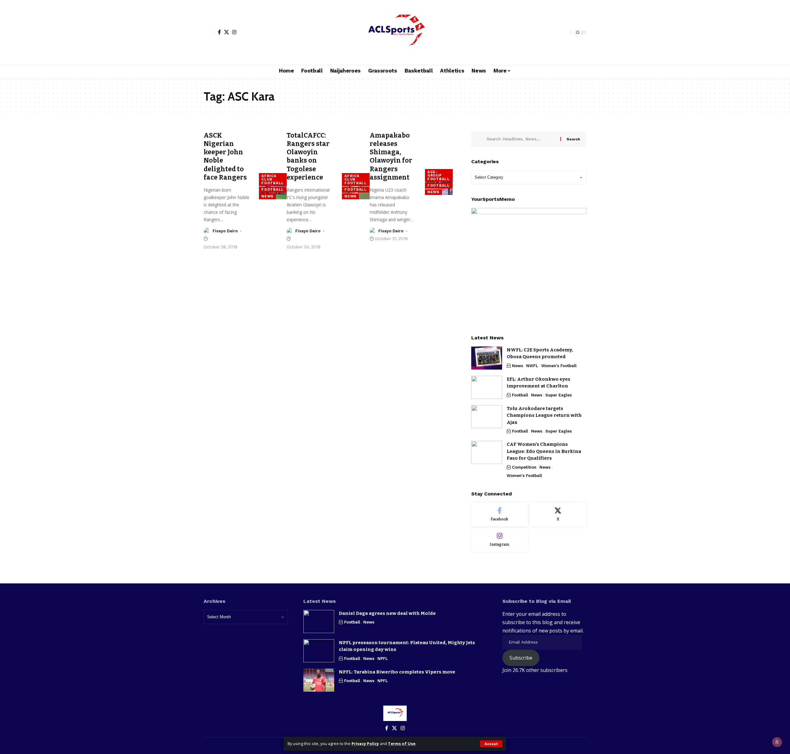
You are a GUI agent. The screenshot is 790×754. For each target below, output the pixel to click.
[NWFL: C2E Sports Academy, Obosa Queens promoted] (486, 358)
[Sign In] (209, 32)
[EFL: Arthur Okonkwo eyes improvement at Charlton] (486, 387)
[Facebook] (219, 32)
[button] (491, 743)
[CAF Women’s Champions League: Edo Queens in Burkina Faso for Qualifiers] (486, 452)
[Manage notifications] (777, 742)
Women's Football (558, 365)
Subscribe (520, 657)
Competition (524, 467)
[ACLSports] (395, 32)
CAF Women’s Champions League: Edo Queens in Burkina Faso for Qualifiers (544, 451)
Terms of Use (401, 743)
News (267, 196)
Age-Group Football (438, 175)
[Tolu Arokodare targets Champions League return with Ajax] (486, 416)
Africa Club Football (272, 179)
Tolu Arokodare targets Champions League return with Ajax (544, 415)
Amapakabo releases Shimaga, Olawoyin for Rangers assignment (391, 156)
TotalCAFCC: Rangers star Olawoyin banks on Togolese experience (308, 156)
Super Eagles (558, 395)
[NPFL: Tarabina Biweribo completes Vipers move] (318, 680)
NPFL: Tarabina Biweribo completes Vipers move (397, 672)
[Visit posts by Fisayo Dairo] (207, 231)
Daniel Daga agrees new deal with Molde (387, 613)
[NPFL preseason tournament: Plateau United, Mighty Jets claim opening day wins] (318, 650)
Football (272, 189)
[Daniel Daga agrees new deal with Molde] (318, 621)
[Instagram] (234, 32)
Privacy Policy (365, 743)
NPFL (382, 658)
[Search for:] (521, 139)
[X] (226, 32)
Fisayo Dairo (225, 231)
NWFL (532, 365)
